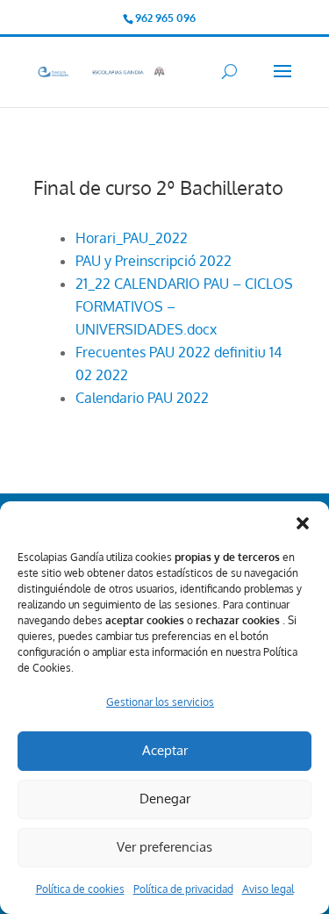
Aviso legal (268, 889)
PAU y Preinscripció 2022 (153, 261)
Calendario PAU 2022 (142, 398)
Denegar (164, 798)
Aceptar (165, 750)
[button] (302, 523)
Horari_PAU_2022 (131, 238)
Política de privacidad (183, 889)
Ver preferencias (164, 846)
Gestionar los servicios (160, 702)
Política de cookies (80, 889)
